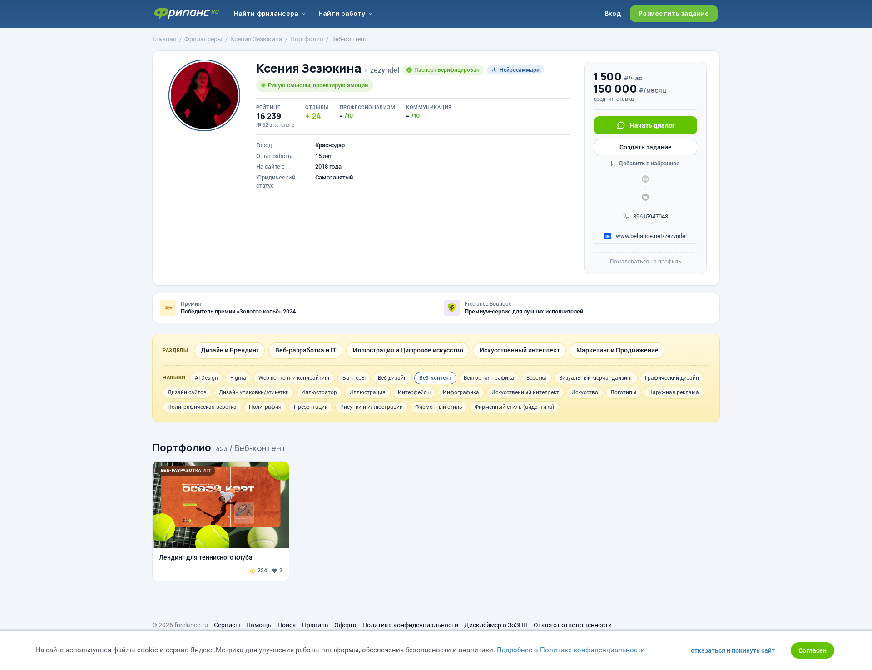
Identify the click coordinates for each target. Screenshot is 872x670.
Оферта (345, 625)
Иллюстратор (319, 392)
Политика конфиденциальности (410, 625)
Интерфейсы (414, 392)
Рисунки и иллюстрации (371, 407)
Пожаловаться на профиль (645, 261)
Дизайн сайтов (187, 392)
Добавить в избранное (648, 163)
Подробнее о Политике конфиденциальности (571, 650)
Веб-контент (435, 378)
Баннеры (354, 378)
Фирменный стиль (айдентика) (514, 407)
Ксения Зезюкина (308, 68)
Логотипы (623, 392)
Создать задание (645, 147)
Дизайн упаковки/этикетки (254, 392)
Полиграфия (265, 407)
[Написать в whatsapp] (645, 179)
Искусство (584, 392)
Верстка (536, 378)
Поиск (286, 625)
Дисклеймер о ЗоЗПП (496, 625)
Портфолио (181, 447)
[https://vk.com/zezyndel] (645, 197)
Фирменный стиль (438, 407)
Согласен (812, 650)
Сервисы (227, 625)
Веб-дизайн (392, 378)
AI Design (206, 378)
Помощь (259, 625)
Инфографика (461, 392)
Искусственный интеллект (525, 392)
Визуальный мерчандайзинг (596, 378)
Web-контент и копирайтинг (294, 378)
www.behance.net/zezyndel (650, 236)
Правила (315, 625)
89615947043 (650, 216)
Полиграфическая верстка (202, 407)
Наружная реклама (674, 392)
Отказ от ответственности (573, 625)
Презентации (311, 407)
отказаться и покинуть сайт (733, 650)
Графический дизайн (672, 378)
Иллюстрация (367, 392)
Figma (238, 378)
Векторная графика (489, 378)
